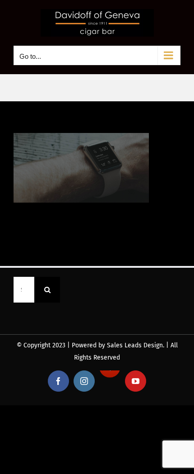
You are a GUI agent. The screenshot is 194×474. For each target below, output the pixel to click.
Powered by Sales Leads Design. (118, 345)
